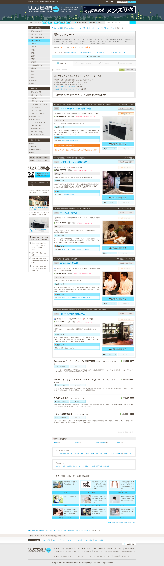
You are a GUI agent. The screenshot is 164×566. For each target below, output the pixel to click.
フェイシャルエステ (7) (39, 110)
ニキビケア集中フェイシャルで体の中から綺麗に (75, 249)
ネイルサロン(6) (35, 116)
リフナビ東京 (88, 540)
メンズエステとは (59, 551)
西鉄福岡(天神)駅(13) (35, 149)
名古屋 (63, 22)
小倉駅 (118, 442)
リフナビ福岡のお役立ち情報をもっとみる (123, 522)
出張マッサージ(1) (36, 34)
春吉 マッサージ (78, 466)
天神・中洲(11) (35, 40)
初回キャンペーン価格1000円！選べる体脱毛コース (76, 298)
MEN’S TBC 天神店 (66, 263)
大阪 (45, 22)
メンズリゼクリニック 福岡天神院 (73, 108)
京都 (56, 22)
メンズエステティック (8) (39, 104)
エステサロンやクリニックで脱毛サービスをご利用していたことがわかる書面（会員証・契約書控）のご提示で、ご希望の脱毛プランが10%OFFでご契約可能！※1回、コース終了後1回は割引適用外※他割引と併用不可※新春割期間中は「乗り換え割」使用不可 (76, 150)
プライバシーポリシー (127, 556)
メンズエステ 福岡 (59, 466)
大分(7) (33, 74)
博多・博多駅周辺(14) (37, 37)
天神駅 (77, 442)
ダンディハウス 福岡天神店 (70, 313)
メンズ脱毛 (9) (36, 107)
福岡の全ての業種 (36, 92)
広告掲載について (66, 556)
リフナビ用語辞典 (129, 549)
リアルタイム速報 (59, 549)
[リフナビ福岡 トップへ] (43, 9)
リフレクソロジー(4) (115, 453)
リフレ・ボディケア (37, 119)
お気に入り (101, 22)
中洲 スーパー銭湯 (89, 466)
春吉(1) (33, 53)
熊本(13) (33, 68)
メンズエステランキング (85, 551)
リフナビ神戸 (57, 540)
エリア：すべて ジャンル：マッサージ (67, 89)
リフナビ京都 (67, 540)
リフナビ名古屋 (77, 540)
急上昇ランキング (71, 551)
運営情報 (99, 556)
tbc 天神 (69, 466)
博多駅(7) (32, 143)
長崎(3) (33, 71)
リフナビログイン (90, 556)
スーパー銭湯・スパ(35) (38, 135)
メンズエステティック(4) (62, 453)
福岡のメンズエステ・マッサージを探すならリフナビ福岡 (83, 563)
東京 (69, 22)
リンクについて (98, 551)
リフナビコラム (118, 549)
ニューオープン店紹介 (84, 549)
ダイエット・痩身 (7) (38, 113)
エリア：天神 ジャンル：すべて (65, 87)
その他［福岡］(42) (36, 65)
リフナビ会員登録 (78, 556)
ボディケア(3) (127, 453)
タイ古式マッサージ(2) (37, 129)
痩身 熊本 (106, 466)
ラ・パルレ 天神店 (66, 212)
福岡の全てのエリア (37, 31)
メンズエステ (35, 98)
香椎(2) (33, 56)
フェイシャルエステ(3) (87, 453)
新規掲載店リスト (71, 549)
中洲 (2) (34, 46)
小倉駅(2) (32, 152)
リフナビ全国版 (34, 540)
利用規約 (116, 556)
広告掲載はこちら (118, 551)
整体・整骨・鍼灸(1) (37, 132)
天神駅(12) (32, 146)
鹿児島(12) (34, 80)
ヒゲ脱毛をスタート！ (68, 194)
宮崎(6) (33, 77)
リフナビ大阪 (47, 540)
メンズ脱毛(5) (75, 453)
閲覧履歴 (92, 22)
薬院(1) (33, 50)
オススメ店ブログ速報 (98, 549)
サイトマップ (107, 556)
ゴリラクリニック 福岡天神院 (71, 162)
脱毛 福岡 (99, 466)
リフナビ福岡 (99, 540)
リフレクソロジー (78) (38, 122)
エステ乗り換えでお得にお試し (70, 141)
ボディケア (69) (36, 125)
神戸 (51, 22)
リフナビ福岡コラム (82, 22)
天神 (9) (34, 43)
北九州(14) (34, 62)
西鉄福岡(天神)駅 (100, 442)
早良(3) (33, 59)
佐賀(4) (33, 83)
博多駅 (56, 442)
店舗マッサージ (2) (37, 101)
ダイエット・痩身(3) (102, 453)
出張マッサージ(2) (36, 95)
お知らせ (56, 556)
